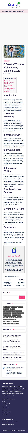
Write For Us (4, 414)
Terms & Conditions (6, 412)
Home (3, 11)
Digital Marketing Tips (9, 310)
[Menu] (25, 4)
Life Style (20, 317)
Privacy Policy (5, 408)
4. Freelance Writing (9, 86)
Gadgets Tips (7, 315)
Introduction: (7, 80)
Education (18, 310)
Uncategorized (15, 323)
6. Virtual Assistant (8, 89)
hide (14, 78)
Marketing (6, 319)
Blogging (21, 306)
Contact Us (4, 405)
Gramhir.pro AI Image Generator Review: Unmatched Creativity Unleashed (13, 353)
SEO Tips (13, 319)
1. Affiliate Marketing (9, 82)
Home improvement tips (9, 317)
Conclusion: (7, 91)
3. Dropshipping (8, 85)
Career (12, 308)
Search (22, 297)
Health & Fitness (16, 315)
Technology (15, 321)
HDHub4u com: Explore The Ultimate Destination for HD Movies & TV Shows (13, 358)
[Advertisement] (14, 28)
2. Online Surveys (8, 83)
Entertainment (7, 313)
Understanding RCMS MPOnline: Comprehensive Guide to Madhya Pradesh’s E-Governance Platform (12, 341)
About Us (4, 401)
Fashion (15, 313)
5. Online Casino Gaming (10, 88)
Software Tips (7, 321)
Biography (14, 306)
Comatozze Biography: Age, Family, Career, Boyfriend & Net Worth (12, 336)
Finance (7, 60)
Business (6, 308)
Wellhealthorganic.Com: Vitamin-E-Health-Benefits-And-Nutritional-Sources (12, 348)
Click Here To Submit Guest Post (10, 422)
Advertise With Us (6, 403)
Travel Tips (6, 323)
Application (6, 306)
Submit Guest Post (6, 410)
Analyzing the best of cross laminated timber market (15, 368)
